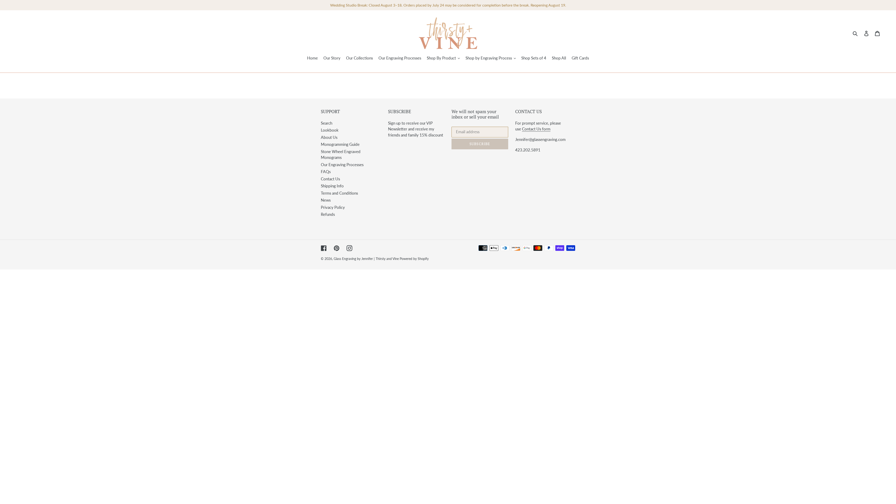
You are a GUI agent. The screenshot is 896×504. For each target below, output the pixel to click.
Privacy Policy (333, 207)
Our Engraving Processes (342, 164)
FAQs (326, 171)
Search (326, 123)
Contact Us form (536, 128)
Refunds (328, 214)
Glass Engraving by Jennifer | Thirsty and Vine (367, 259)
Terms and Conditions (339, 193)
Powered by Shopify (414, 259)
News (326, 200)
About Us (329, 137)
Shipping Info (332, 185)
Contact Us (330, 178)
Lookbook (330, 130)
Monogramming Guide (340, 144)
